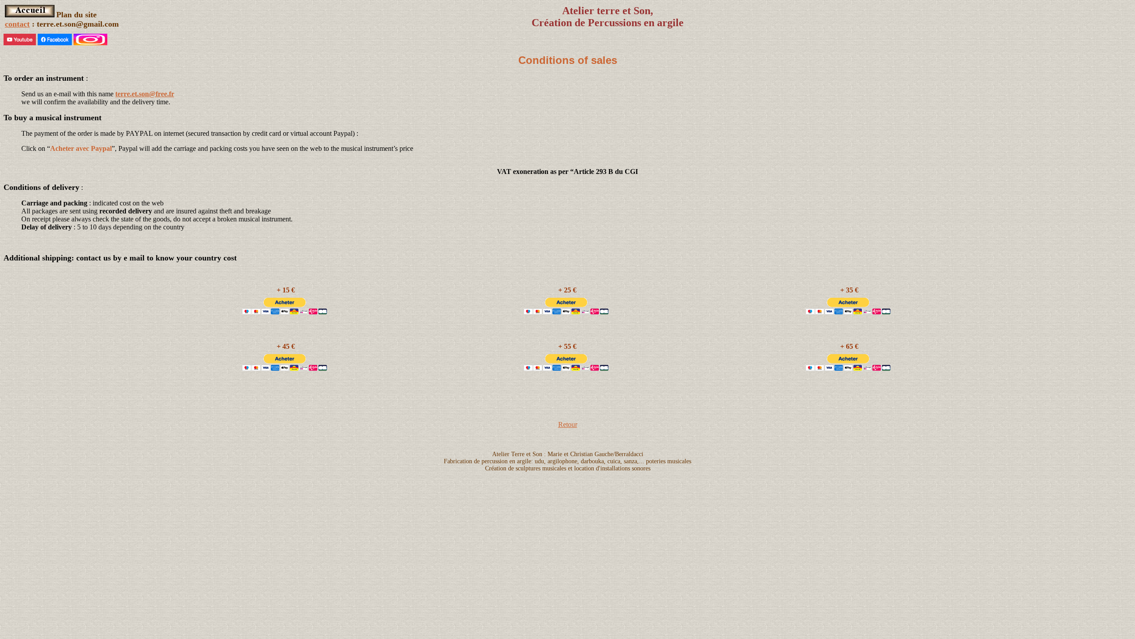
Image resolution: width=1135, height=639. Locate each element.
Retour (567, 424)
